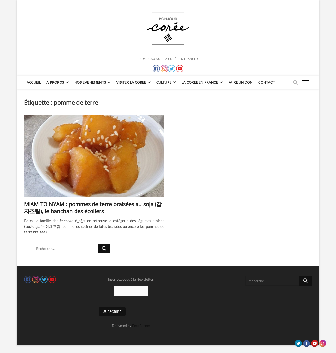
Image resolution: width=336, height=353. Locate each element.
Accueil (34, 82)
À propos (55, 82)
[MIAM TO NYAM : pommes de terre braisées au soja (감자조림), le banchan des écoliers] (94, 156)
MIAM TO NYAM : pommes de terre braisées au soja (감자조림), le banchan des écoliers (93, 207)
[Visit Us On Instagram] (323, 342)
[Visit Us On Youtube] (314, 342)
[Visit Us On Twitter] (298, 342)
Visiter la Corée (131, 82)
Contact (266, 82)
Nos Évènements (90, 82)
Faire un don (240, 82)
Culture (163, 82)
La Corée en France (200, 82)
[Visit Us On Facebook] (306, 342)
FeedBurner (141, 325)
